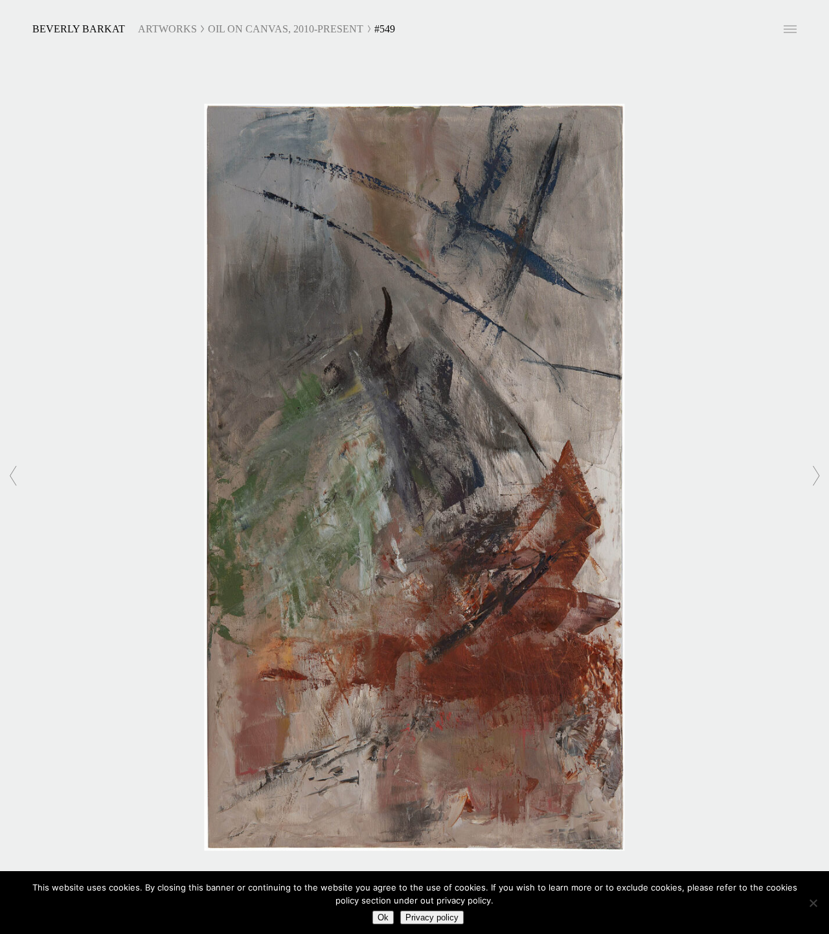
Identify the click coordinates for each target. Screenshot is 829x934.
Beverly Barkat (78, 28)
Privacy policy (432, 917)
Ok (383, 917)
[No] (812, 902)
